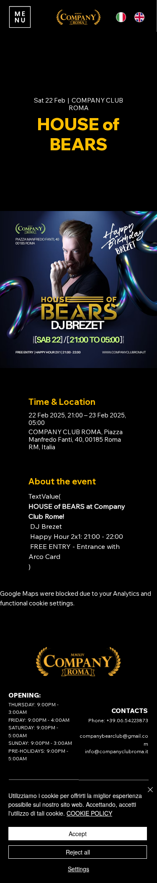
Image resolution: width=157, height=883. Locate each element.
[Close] (145, 795)
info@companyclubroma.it (116, 751)
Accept (78, 833)
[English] (141, 17)
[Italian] (123, 17)
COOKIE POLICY (89, 813)
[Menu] (19, 16)
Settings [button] (78, 869)
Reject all (78, 852)
